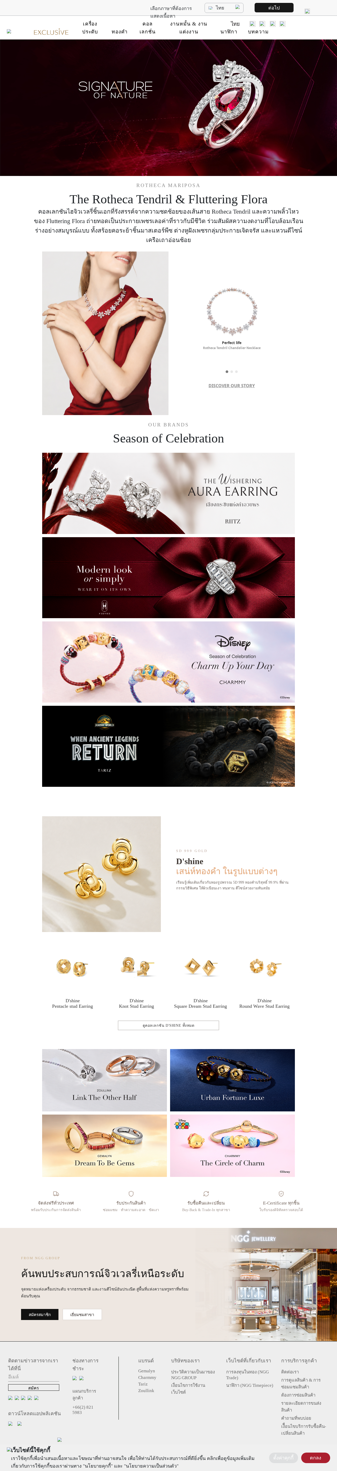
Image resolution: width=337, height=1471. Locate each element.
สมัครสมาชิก (40, 1314)
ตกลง (315, 1457)
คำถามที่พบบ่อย (296, 1418)
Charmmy (147, 1377)
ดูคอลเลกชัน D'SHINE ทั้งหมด (169, 1025)
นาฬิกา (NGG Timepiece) (249, 1385)
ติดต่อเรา (290, 1371)
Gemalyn (146, 1370)
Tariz (143, 1384)
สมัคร (33, 1388)
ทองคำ (120, 31)
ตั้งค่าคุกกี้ (283, 1457)
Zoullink (146, 1390)
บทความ (258, 31)
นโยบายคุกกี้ (98, 1466)
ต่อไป (274, 8)
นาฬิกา (228, 31)
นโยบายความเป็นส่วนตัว (151, 1466)
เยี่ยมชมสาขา (82, 1314)
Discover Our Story (232, 386)
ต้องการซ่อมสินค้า (298, 1395)
